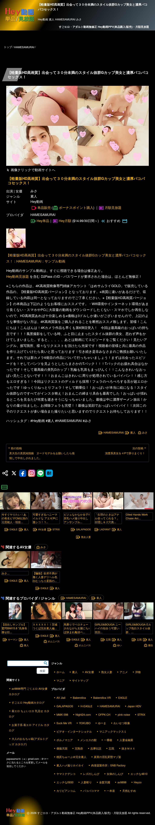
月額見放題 (113, 207)
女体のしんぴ (115, 774)
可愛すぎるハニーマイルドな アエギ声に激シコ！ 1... (45, 518)
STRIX (56, 529)
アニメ (124, 672)
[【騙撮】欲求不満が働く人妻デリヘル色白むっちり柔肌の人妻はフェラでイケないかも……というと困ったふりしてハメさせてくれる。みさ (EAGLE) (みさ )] (46, 567)
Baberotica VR (102, 698)
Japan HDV (134, 706)
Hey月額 (65, 220)
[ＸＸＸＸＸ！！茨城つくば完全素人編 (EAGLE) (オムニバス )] (46, 618)
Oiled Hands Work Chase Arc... (137, 516)
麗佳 (150, 645)
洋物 (138, 672)
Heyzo (138, 782)
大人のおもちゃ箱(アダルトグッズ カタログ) (28, 741)
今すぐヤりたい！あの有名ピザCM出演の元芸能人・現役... (15, 518)
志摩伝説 (95, 748)
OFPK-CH (104, 714)
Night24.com (83, 714)
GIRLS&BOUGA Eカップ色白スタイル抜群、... (138, 628)
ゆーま (102, 723)
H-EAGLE (86, 706)
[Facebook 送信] (22, 473)
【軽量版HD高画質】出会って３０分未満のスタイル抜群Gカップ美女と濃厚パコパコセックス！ (76, 180)
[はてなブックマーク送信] (49, 473)
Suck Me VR (64, 723)
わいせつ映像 (122, 723)
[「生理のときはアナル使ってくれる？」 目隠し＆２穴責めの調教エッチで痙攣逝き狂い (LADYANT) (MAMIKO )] (108, 508)
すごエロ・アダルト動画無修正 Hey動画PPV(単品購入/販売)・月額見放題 (104, 27)
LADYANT (105, 529)
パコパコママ (91, 791)
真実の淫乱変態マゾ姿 (107, 757)
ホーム (60, 672)
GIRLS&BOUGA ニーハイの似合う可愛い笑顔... (108, 628)
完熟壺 (79, 748)
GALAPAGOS (83, 529)
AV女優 (42, 529)
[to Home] (20, 21)
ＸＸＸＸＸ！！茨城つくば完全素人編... (45, 626)
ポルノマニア (64, 740)
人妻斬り (86, 782)
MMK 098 (62, 714)
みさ (144, 432)
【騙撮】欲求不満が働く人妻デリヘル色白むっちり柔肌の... (45, 577)
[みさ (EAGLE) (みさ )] (15, 567)
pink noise (124, 714)
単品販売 (44, 207)
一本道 (111, 791)
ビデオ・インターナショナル (74, 731)
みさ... (5, 573)
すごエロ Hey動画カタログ (28, 702)
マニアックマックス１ (113, 731)
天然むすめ (129, 791)
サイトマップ (80, 680)
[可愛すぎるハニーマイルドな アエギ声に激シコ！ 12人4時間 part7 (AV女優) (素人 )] (46, 508)
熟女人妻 (86, 537)
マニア (60, 680)
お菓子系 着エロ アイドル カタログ (29, 727)
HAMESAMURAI (114, 432)
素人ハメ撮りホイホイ (70, 765)
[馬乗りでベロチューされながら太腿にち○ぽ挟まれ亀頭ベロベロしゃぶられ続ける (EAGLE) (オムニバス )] (77, 618)
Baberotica (79, 698)
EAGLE (14, 529)
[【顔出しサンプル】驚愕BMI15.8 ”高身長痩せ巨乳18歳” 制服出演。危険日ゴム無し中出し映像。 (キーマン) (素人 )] (15, 618)
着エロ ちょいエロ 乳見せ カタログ (29, 713)
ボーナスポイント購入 (76, 207)
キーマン (13, 639)
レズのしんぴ (91, 774)
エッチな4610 (138, 774)
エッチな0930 (64, 782)
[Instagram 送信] (31, 473)
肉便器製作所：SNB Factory (108, 765)
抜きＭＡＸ (128, 748)
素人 (133, 432)
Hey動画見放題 (17, 276)
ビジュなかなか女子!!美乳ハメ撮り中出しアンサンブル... (77, 518)
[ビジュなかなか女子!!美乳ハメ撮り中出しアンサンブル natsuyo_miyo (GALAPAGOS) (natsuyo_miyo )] (77, 508)
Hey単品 (43, 220)
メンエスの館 (88, 740)
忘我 (108, 639)
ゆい (119, 645)
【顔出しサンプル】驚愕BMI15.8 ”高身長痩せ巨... (14, 628)
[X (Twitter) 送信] (14, 473)
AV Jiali (60, 698)
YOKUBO (85, 723)
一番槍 (108, 740)
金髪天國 (104, 782)
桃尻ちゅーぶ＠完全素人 (71, 757)
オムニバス (54, 641)
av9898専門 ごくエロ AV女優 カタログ (28, 691)
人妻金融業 (126, 740)
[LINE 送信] (40, 473)
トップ (8, 47)
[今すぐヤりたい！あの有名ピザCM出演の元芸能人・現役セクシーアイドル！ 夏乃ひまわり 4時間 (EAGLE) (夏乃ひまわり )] (15, 508)
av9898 (121, 782)
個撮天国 (61, 748)
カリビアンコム (66, 791)
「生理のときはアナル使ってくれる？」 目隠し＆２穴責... (108, 518)
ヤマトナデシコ (66, 774)
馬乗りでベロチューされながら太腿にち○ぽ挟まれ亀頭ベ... (77, 628)
